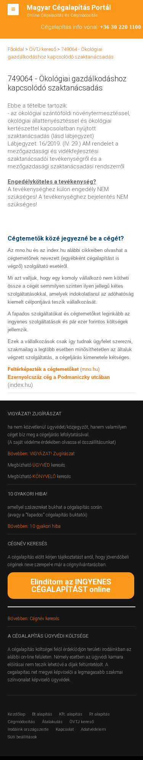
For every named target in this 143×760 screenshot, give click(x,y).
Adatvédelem (93, 729)
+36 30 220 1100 (120, 27)
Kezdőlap (16, 714)
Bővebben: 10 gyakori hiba (34, 526)
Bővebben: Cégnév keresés (33, 618)
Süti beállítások (22, 737)
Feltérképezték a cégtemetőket (44, 369)
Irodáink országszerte (28, 729)
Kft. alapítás (70, 714)
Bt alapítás (42, 714)
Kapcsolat (65, 729)
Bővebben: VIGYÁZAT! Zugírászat (41, 453)
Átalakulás (52, 721)
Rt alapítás (99, 714)
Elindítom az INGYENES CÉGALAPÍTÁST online (71, 585)
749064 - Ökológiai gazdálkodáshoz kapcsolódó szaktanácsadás (67, 83)
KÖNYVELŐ (44, 476)
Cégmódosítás (21, 721)
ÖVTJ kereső (81, 721)
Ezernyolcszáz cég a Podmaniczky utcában (59, 377)
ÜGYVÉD (41, 465)
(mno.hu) (90, 369)
